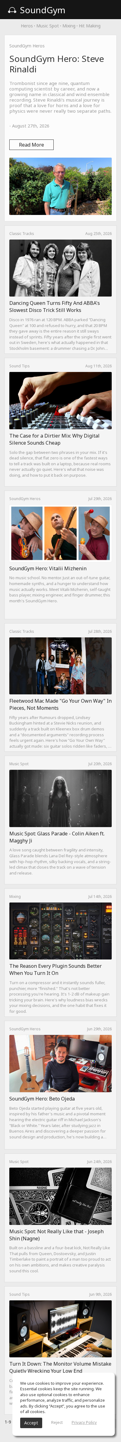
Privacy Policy (84, 1422)
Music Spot (47, 26)
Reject (57, 1422)
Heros (27, 26)
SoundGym (41, 10)
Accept (31, 1423)
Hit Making (90, 26)
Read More (31, 144)
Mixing (68, 26)
